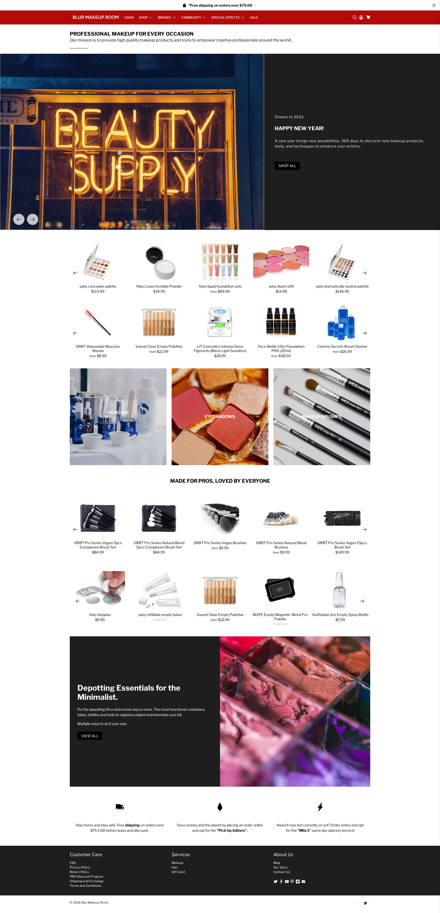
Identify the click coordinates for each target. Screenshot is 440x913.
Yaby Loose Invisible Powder (159, 286)
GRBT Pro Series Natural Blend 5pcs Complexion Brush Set (159, 545)
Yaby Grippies (100, 614)
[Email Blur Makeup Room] (303, 882)
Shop (143, 17)
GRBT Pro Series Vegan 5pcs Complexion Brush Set (98, 545)
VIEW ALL (89, 736)
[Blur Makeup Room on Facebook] (281, 882)
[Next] (32, 219)
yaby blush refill (281, 286)
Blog (276, 863)
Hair (175, 867)
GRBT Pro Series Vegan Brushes (220, 543)
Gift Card (178, 872)
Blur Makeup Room (96, 17)
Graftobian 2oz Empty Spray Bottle (340, 614)
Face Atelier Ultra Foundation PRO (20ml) (281, 348)
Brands (164, 17)
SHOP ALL (287, 166)
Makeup (177, 863)
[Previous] (18, 219)
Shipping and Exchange (87, 881)
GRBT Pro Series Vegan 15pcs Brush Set (342, 545)
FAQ (73, 863)
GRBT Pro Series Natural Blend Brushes (281, 545)
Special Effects (225, 17)
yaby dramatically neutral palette (342, 286)
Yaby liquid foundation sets (220, 286)
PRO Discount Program (86, 876)
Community (191, 17)
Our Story (280, 867)
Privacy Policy (80, 867)
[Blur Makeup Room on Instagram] (298, 882)
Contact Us (281, 872)
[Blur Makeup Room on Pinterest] (292, 882)
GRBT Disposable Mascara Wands (98, 348)
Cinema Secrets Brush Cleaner (342, 346)
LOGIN (129, 17)
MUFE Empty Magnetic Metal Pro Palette (280, 616)
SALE (254, 17)
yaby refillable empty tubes (160, 614)
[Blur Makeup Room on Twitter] (275, 882)
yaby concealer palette (97, 286)
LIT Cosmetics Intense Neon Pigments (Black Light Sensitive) (220, 348)
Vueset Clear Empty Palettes (158, 346)
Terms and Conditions (85, 886)
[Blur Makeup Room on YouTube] (287, 882)
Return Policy (79, 872)
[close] (433, 5)
